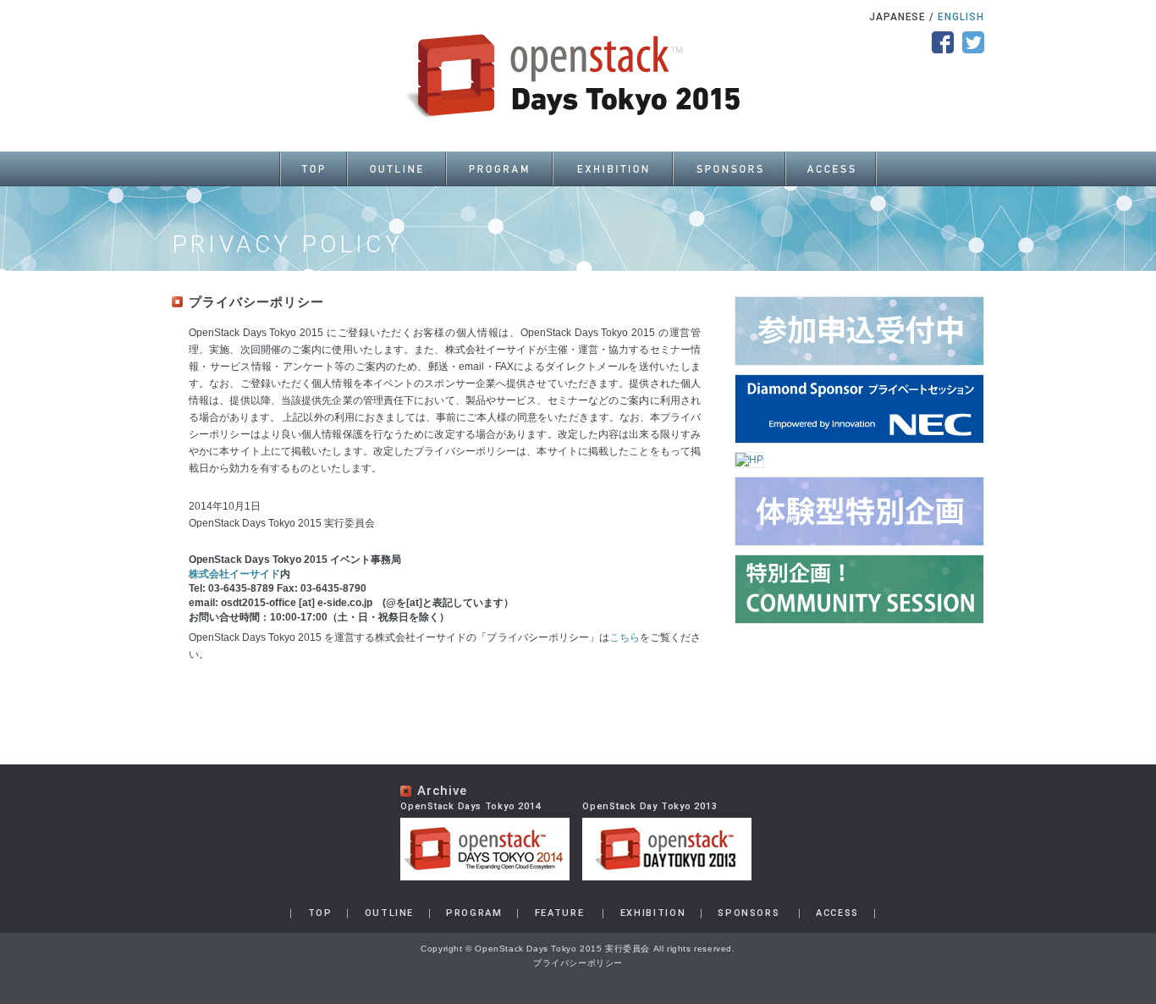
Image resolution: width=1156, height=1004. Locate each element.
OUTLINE (390, 912)
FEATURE (560, 912)
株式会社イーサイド (234, 574)
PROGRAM (474, 912)
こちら (624, 637)
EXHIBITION (653, 912)
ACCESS (837, 912)
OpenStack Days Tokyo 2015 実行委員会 (562, 948)
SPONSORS (748, 912)
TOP (320, 912)
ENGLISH (961, 17)
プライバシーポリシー (578, 963)
